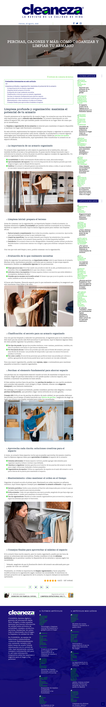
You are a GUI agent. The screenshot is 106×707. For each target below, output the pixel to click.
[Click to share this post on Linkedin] (47, 587)
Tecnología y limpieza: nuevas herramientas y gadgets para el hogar (49, 628)
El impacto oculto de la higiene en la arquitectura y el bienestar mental (85, 108)
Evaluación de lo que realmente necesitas (20, 92)
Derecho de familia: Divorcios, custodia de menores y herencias (49, 671)
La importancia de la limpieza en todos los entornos (80, 664)
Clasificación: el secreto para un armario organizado (24, 94)
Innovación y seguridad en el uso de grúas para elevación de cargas (80, 646)
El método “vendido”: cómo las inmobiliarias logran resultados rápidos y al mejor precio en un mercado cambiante (85, 314)
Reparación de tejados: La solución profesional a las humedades (49, 690)
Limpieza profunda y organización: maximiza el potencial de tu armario (30, 86)
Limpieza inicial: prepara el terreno (18, 90)
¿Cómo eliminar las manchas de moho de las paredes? (85, 232)
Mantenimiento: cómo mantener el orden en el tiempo (24, 100)
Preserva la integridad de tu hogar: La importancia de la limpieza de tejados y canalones (49, 652)
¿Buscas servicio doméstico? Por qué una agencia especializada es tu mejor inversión (85, 284)
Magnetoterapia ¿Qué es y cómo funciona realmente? (85, 216)
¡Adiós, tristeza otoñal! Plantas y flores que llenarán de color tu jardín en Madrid (80, 684)
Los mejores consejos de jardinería (83, 263)
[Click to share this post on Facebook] (30, 587)
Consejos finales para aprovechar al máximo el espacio (25, 102)
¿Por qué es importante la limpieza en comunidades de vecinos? (85, 249)
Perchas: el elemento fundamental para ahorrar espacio (25, 96)
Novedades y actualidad (55, 51)
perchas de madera (62, 135)
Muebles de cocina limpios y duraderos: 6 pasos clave (80, 625)
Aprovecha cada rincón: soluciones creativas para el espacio (26, 98)
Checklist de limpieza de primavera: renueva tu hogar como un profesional (85, 131)
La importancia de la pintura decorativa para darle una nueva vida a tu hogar (85, 191)
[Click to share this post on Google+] (41, 587)
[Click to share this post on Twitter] (35, 587)
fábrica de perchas (48, 397)
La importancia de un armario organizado (20, 88)
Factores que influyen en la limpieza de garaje (84, 90)
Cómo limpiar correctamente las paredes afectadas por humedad (84, 169)
